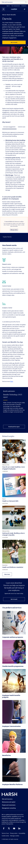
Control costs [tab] (21, 127)
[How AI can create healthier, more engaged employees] (14, 451)
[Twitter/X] (9, 828)
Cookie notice (5, 836)
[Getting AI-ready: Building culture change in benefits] (14, 517)
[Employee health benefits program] (14, 681)
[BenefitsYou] (14, 741)
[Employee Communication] (14, 712)
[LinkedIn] (19, 828)
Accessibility (22, 833)
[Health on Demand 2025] (14, 485)
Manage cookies (14, 229)
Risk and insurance (7, 799)
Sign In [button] (8, 5)
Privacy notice (13, 833)
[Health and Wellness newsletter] (14, 551)
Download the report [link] (14, 426)
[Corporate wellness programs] (14, 623)
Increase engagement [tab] (9, 127)
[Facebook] (3, 828)
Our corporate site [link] (16, 5)
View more (7, 574)
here (11, 381)
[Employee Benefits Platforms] (14, 770)
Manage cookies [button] (14, 836)
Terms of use (5, 833)
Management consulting (9, 808)
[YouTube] (14, 828)
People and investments (8, 805)
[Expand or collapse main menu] (3, 9)
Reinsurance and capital (8, 802)
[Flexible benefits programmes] (14, 652)
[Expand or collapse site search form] (24, 9)
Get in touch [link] (14, 42)
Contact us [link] (23, 5)
